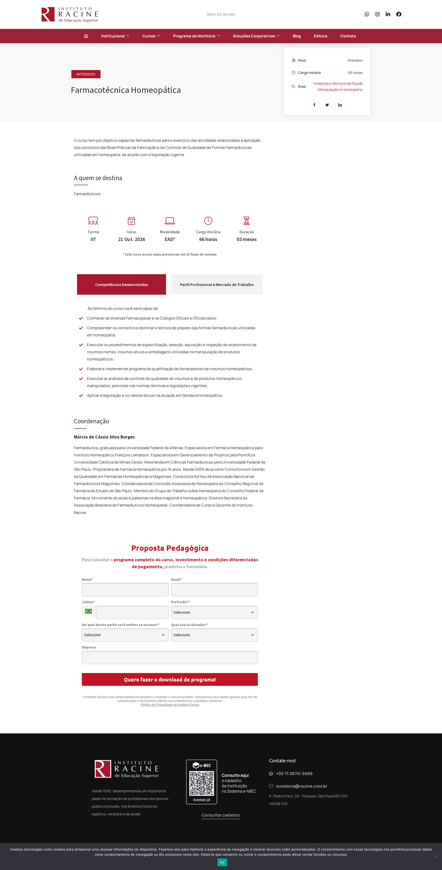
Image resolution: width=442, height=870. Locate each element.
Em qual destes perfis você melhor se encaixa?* (120, 625)
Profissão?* (180, 602)
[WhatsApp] (367, 14)
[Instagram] (377, 14)
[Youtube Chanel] (107, 826)
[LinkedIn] (388, 14)
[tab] (121, 284)
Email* (176, 580)
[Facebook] (399, 14)
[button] (221, 815)
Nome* (87, 580)
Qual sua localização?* (189, 625)
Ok (222, 862)
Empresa (89, 647)
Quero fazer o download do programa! (170, 679)
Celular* (88, 602)
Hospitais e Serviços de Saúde (337, 83)
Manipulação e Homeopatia (340, 89)
